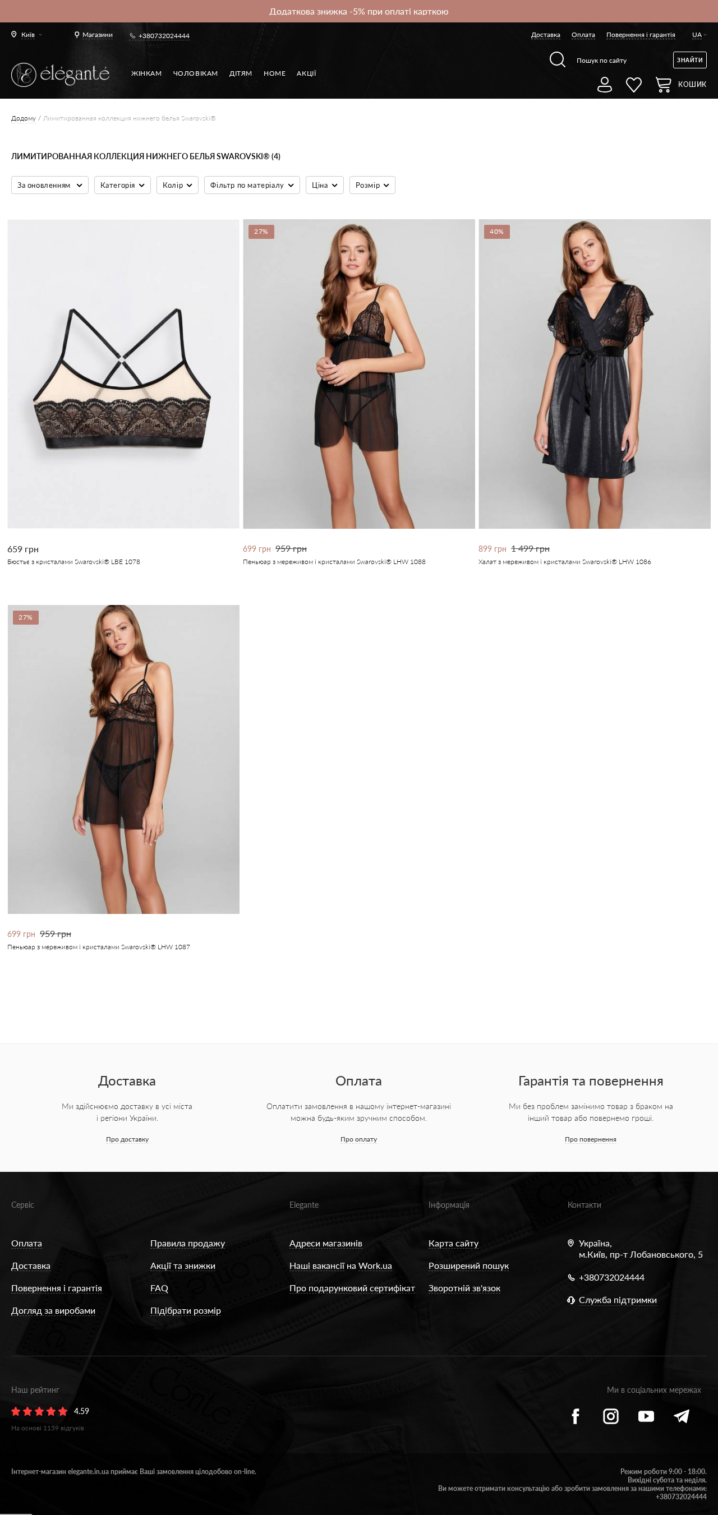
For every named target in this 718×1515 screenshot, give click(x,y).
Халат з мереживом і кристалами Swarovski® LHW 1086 (564, 561)
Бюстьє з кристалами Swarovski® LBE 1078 (73, 561)
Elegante (304, 1204)
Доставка (545, 34)
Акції (306, 73)
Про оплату (358, 1139)
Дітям (240, 73)
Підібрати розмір (185, 1310)
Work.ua (375, 1265)
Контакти (584, 1204)
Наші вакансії (316, 1265)
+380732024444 (164, 35)
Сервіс (22, 1204)
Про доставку (127, 1139)
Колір (173, 185)
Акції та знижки (182, 1265)
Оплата (583, 34)
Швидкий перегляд (116, 490)
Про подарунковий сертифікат (352, 1287)
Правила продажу (187, 1242)
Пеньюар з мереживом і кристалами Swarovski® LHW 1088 (334, 561)
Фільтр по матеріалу (247, 185)
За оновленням (44, 185)
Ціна (320, 185)
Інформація (449, 1204)
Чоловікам (195, 73)
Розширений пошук (469, 1265)
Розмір (368, 185)
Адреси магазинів (325, 1242)
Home (275, 73)
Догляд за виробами (53, 1310)
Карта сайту (453, 1242)
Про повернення (590, 1139)
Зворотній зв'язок (464, 1287)
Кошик (692, 84)
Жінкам (146, 73)
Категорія (117, 185)
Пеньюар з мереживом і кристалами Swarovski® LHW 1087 (98, 947)
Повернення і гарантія (640, 34)
